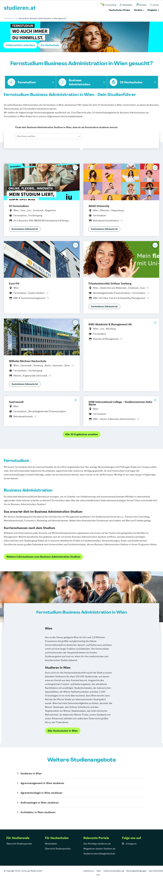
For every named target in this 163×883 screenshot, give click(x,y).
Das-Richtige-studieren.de (97, 843)
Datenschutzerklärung (114, 871)
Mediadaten (51, 843)
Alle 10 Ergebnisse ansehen (81, 434)
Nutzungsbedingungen (136, 871)
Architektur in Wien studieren (38, 812)
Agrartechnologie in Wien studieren (41, 792)
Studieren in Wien (31, 773)
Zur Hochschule (50, 45)
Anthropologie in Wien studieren (40, 802)
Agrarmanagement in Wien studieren (42, 783)
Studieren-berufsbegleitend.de (99, 853)
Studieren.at (9, 18)
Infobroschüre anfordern (20, 45)
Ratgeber (152, 10)
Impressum (88, 871)
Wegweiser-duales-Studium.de (99, 848)
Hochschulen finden (119, 10)
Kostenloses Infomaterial (25, 229)
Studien (138, 10)
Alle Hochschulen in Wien (62, 730)
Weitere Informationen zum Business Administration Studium (43, 556)
